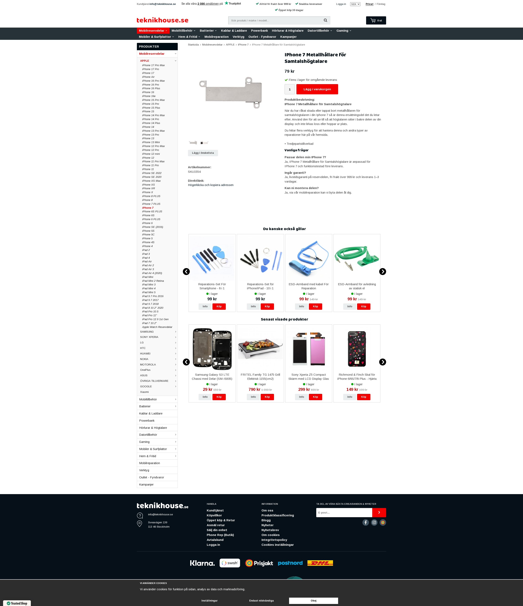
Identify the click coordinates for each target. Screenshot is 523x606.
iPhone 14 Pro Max (153, 115)
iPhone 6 (147, 223)
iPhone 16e (148, 96)
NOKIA (144, 359)
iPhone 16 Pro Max (153, 80)
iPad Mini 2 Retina (153, 280)
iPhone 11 (148, 169)
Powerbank (259, 30)
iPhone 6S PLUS (152, 211)
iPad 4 (146, 257)
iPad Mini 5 (148, 292)
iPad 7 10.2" (149, 323)
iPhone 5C (148, 234)
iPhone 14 (148, 126)
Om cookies (271, 535)
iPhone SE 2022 (151, 173)
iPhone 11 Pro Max (153, 161)
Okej (313, 600)
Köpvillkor (214, 515)
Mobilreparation (217, 36)
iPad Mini (147, 276)
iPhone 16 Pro (150, 84)
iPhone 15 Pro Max (153, 99)
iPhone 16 (148, 92)
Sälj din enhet (217, 530)
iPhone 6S (148, 215)
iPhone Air (148, 76)
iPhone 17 (148, 73)
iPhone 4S (148, 242)
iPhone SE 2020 (151, 176)
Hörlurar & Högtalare (288, 30)
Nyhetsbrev (270, 530)
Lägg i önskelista (203, 153)
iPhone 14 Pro (150, 119)
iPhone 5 (147, 238)
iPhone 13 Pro (150, 134)
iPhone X (147, 192)
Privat (369, 4)
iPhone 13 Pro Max (153, 130)
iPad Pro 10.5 (150, 311)
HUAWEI (145, 353)
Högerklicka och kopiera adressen (211, 185)
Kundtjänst (215, 510)
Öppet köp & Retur (221, 520)
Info (205, 306)
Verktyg (238, 36)
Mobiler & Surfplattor (155, 36)
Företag (381, 4)
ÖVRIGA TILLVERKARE (154, 380)
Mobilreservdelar (151, 30)
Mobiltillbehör (182, 30)
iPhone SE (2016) (152, 226)
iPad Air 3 (148, 269)
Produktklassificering (278, 515)
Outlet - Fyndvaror (262, 36)
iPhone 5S (148, 230)
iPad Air (147, 261)
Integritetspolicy (274, 539)
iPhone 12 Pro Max (153, 146)
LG (142, 342)
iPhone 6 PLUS (151, 219)
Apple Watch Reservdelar (157, 327)
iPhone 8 (147, 200)
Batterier (207, 30)
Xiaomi (144, 391)
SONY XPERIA (149, 337)
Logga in (341, 4)
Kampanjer (288, 36)
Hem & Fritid (187, 36)
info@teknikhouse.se (162, 4)
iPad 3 (146, 253)
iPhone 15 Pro (150, 103)
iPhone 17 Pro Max (153, 65)
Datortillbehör (318, 30)
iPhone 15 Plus (151, 107)
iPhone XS (148, 184)
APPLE (144, 60)
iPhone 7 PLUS (151, 203)
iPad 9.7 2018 (150, 303)
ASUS (144, 375)
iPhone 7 (147, 207)
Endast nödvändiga (261, 600)
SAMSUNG (147, 331)
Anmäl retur (216, 525)
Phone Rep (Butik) (220, 535)
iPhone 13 (148, 138)
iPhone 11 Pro (150, 165)
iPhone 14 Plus (151, 123)
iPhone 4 (147, 246)
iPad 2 (146, 250)
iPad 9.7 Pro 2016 (152, 296)
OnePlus (145, 369)
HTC (143, 348)
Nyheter (268, 525)
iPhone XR (148, 188)
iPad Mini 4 (148, 288)
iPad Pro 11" (149, 315)
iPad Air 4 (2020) (152, 273)
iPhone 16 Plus (151, 88)
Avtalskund (215, 539)
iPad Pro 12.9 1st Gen (155, 319)
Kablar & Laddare (234, 30)
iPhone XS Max (151, 180)
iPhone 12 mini (151, 153)
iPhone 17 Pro (150, 69)
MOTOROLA (148, 364)
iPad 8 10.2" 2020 (152, 307)
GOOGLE (146, 386)
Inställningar (209, 600)
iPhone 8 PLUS (151, 196)
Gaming (342, 30)
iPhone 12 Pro (150, 150)
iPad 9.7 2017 (150, 300)
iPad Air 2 (148, 265)
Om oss (267, 510)
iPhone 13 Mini (151, 142)
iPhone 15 (148, 111)
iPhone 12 (148, 157)
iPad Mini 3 (148, 284)
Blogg (266, 520)
